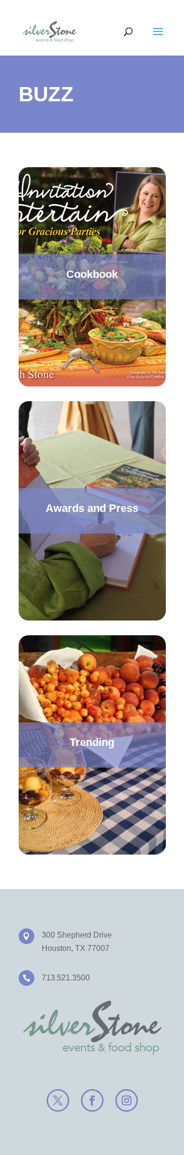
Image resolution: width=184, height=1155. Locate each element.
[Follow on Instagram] (126, 1100)
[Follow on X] (58, 1100)
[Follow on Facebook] (92, 1100)
